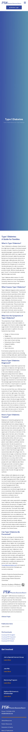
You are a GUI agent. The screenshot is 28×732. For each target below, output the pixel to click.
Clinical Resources (7, 720)
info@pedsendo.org (7, 713)
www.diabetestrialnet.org (9, 565)
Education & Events (7, 727)
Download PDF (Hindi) (8, 641)
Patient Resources (7, 724)
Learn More (7, 660)
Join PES (6, 669)
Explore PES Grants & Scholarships (11, 692)
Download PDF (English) (8, 635)
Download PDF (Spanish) (8, 637)
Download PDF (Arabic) (8, 639)
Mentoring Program (10, 680)
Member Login (15, 7)
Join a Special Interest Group (14, 657)
